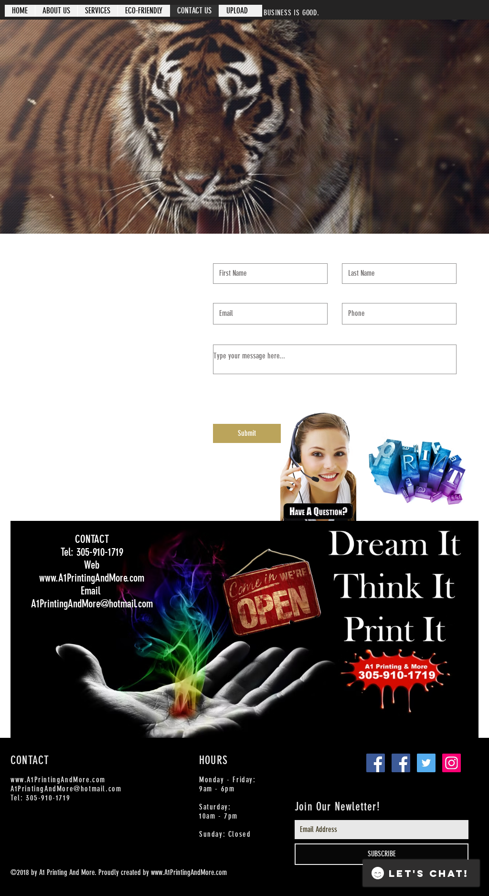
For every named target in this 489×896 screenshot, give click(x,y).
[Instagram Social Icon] (451, 763)
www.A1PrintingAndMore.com (58, 779)
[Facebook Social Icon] (375, 763)
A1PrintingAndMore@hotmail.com (66, 788)
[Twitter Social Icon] (426, 763)
